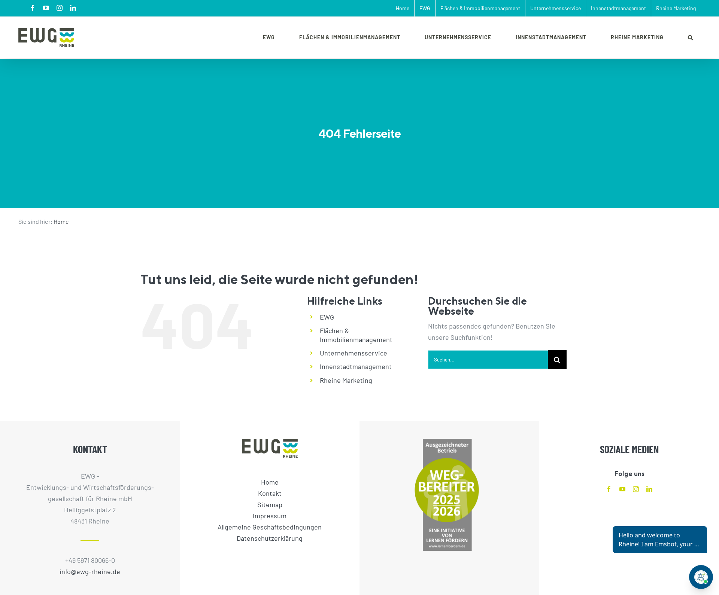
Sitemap (269, 504)
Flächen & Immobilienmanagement (356, 335)
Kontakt (270, 493)
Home (61, 221)
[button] (690, 37)
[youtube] (622, 489)
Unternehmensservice (353, 353)
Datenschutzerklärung (270, 538)
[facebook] (609, 489)
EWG (327, 317)
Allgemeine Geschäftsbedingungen (270, 527)
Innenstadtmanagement (356, 366)
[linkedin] (649, 489)
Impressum (269, 516)
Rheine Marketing (346, 380)
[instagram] (636, 489)
